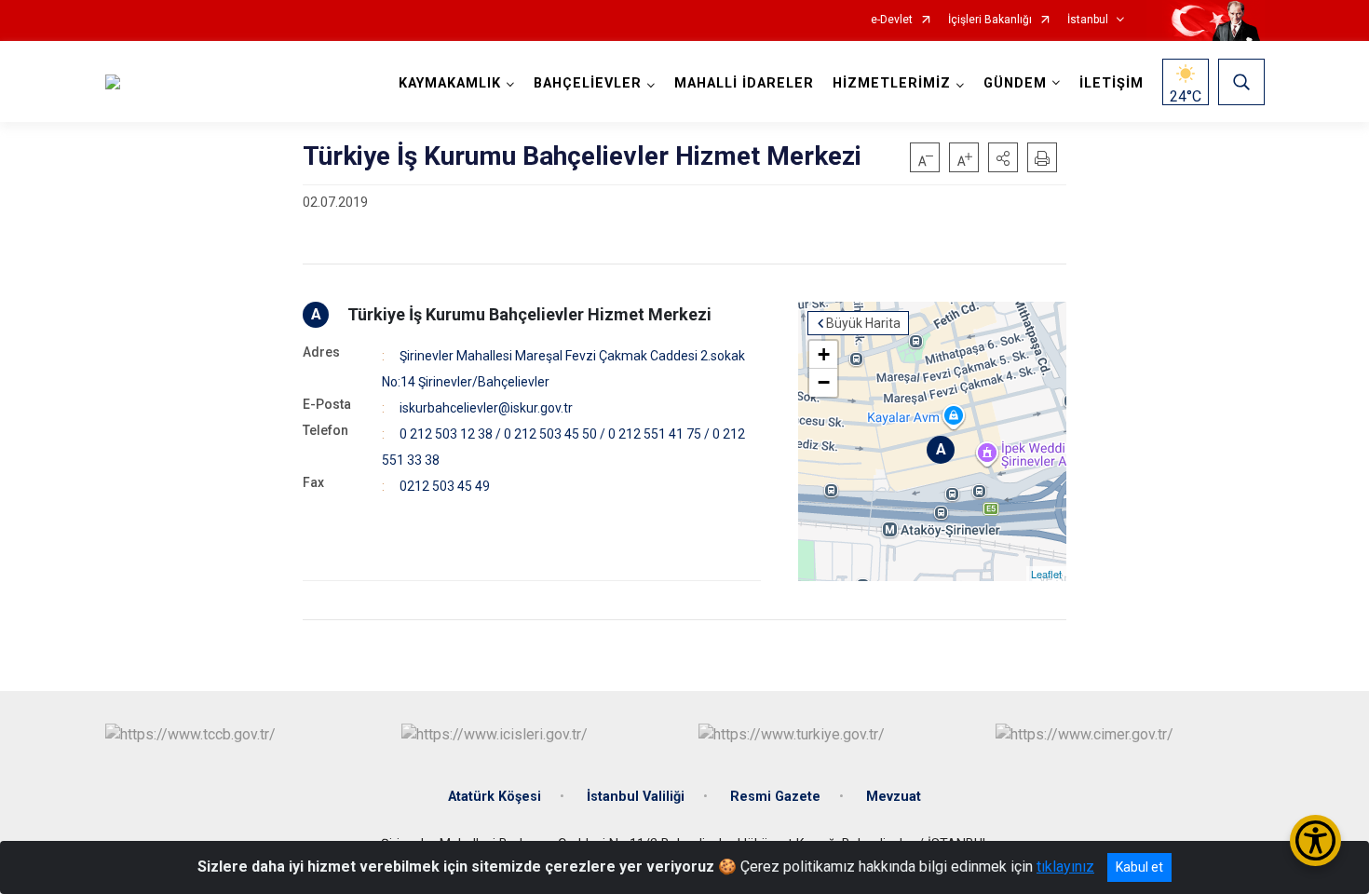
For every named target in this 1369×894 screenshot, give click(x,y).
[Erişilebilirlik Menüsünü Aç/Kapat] (1315, 840)
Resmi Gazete (775, 797)
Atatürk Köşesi (494, 797)
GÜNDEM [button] (1015, 83)
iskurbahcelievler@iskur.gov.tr (486, 407)
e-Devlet (892, 20)
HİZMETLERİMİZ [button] (892, 83)
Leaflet (1046, 573)
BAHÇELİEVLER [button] (588, 83)
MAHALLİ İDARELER (744, 83)
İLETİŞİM (1111, 83)
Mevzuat (893, 797)
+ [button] (824, 354)
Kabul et (1139, 867)
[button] (1003, 157)
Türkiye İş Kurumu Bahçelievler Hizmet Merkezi (529, 314)
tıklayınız (1065, 866)
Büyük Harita (863, 323)
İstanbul (1087, 20)
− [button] (824, 382)
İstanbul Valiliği (635, 797)
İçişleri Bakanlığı (990, 20)
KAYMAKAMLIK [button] (450, 83)
